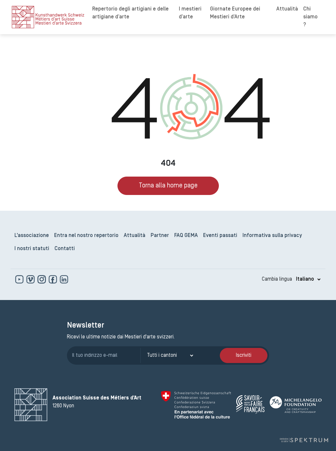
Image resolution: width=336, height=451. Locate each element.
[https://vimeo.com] (31, 279)
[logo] (48, 17)
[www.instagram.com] (42, 279)
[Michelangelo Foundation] (296, 404)
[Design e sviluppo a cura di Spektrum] (304, 440)
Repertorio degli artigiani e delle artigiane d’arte (130, 13)
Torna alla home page (168, 186)
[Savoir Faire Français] (250, 404)
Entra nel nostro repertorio (86, 235)
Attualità (287, 9)
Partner (160, 235)
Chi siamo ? (310, 17)
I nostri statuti (31, 249)
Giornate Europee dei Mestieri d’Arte (235, 13)
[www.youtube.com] (20, 279)
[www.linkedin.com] (64, 279)
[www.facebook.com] (53, 279)
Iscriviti (243, 355)
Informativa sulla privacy (272, 235)
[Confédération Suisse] (196, 405)
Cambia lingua (277, 279)
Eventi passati (220, 235)
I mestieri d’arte (190, 13)
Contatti (64, 249)
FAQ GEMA (186, 235)
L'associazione (31, 235)
